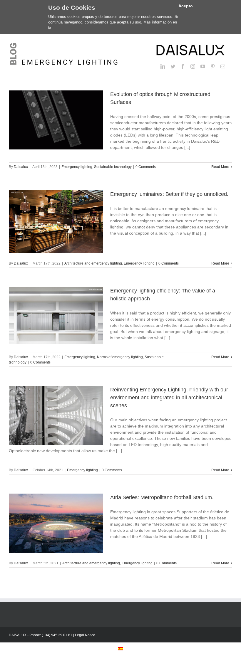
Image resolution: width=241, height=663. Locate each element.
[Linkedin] (162, 66)
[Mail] (222, 66)
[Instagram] (192, 66)
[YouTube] (202, 66)
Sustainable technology (113, 167)
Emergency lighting (76, 167)
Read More (220, 167)
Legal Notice (85, 635)
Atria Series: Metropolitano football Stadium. (161, 497)
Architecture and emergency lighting (93, 263)
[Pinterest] (212, 66)
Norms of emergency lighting (120, 357)
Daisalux (21, 167)
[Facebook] (182, 66)
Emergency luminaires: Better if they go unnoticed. (169, 194)
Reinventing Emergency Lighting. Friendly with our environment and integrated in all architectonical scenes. (169, 397)
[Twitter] (172, 66)
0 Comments (145, 167)
